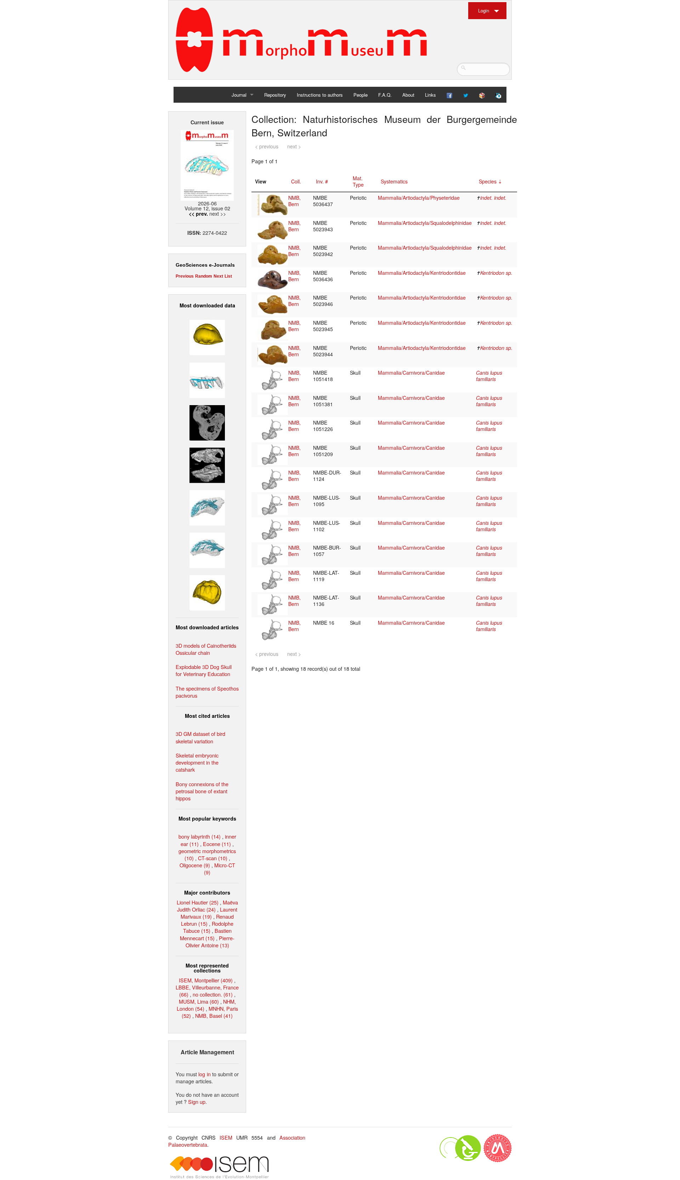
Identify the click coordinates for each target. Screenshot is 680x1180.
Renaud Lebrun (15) (207, 920)
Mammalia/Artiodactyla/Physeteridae (419, 197)
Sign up (196, 1101)
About (408, 94)
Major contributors (207, 892)
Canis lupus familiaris (489, 375)
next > (294, 146)
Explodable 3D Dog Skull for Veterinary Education (204, 670)
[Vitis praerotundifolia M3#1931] (207, 421)
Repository (275, 94)
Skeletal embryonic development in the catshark (197, 762)
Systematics (394, 181)
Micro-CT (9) (219, 868)
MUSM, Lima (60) (199, 1001)
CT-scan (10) (212, 858)
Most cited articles (207, 715)
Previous (185, 276)
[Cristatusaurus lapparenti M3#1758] (207, 379)
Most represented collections (207, 968)
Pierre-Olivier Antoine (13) (210, 941)
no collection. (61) (213, 994)
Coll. (296, 181)
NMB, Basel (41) (214, 1015)
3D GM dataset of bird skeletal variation (200, 737)
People (360, 94)
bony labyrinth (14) (199, 836)
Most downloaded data (207, 305)
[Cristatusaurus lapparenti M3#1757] (207, 549)
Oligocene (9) (195, 865)
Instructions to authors (320, 94)
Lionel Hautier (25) (198, 902)
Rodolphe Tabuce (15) (208, 927)
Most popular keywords (207, 818)
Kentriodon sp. (496, 272)
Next (218, 276)
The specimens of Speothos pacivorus (207, 692)
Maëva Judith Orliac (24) (207, 905)
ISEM (226, 1137)
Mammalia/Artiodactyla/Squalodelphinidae (425, 222)
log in (204, 1074)
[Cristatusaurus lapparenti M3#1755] (207, 507)
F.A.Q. (385, 94)
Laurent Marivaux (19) (209, 913)
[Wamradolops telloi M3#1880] (207, 464)
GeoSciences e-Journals (205, 265)
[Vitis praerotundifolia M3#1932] (207, 336)
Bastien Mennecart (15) (206, 934)
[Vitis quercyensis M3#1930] (207, 592)
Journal (239, 94)
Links (430, 94)
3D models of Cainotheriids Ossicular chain (206, 649)
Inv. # (322, 181)
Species (488, 181)
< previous (266, 146)
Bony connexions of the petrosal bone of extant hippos (202, 791)
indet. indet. (493, 197)
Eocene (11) (217, 843)
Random (203, 276)
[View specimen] (273, 204)
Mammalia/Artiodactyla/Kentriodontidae (422, 272)
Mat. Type (358, 181)
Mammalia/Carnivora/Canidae (411, 372)
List (228, 276)
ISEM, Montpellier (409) (206, 980)
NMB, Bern (294, 201)
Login (483, 10)
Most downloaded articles (207, 627)
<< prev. (198, 213)
